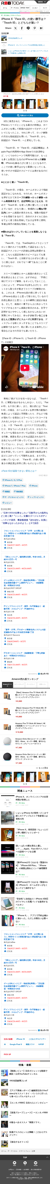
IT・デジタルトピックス (14, 497)
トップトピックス (37, 497)
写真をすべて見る (26, 115)
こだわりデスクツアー (37, 1039)
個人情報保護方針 (36, 1169)
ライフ (45, 7)
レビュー (8, 503)
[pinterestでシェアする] (34, 28)
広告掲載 (18, 1169)
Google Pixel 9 (16, 1044)
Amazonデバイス (7, 685)
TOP (25, 1157)
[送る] (28, 28)
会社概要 (26, 1169)
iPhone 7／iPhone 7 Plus (15, 485)
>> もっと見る (42, 767)
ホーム (5, 7)
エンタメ (35, 7)
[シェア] (21, 28)
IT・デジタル (15, 7)
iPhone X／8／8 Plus (13, 480)
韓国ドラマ (30, 1044)
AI (5, 1044)
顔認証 (7, 491)
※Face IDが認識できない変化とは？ (19, 470)
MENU (40, 2)
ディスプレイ (31, 684)
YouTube (35, 1165)
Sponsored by (32, 674)
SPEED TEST (25, 7)
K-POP (41, 1044)
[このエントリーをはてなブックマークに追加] (41, 28)
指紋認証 (19, 491)
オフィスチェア (19, 684)
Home (14, 1165)
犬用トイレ (42, 684)
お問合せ (11, 1169)
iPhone (34, 485)
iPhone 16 (20, 1039)
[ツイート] (15, 28)
